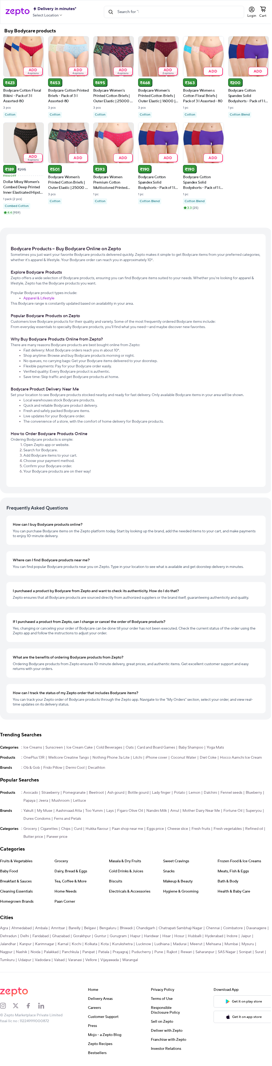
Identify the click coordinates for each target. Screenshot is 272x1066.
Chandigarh (145, 928)
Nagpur (6, 952)
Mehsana (213, 944)
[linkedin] (44, 1006)
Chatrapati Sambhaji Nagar (180, 928)
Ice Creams (32, 747)
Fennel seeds (231, 792)
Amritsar (58, 928)
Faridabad (40, 936)
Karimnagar (44, 944)
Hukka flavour (97, 828)
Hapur (135, 936)
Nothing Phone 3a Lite (111, 757)
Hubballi (194, 936)
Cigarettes (49, 828)
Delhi (24, 936)
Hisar (166, 936)
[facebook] (32, 1006)
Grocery (30, 828)
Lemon (194, 792)
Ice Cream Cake (79, 747)
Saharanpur (205, 952)
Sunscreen (54, 747)
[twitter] (19, 1006)
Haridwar (151, 936)
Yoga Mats (215, 747)
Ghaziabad (61, 936)
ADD (33, 71)
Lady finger (161, 792)
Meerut (196, 944)
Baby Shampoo (190, 747)
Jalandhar (8, 944)
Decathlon (96, 767)
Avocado (30, 792)
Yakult (28, 810)
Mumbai (231, 944)
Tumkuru (7, 960)
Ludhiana (161, 944)
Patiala (103, 952)
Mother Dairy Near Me (201, 810)
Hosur (179, 936)
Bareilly (74, 928)
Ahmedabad (21, 928)
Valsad (59, 960)
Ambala (41, 928)
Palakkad (51, 952)
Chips (65, 828)
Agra (4, 928)
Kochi (76, 944)
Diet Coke (208, 757)
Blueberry (254, 792)
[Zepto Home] (17, 12)
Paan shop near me (127, 828)
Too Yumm (94, 810)
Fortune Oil (232, 810)
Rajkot (172, 952)
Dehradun (8, 936)
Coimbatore (233, 928)
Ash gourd (115, 792)
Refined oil (254, 828)
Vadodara (42, 960)
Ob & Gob (31, 767)
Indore (232, 936)
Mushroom (61, 800)
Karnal (63, 944)
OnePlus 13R (34, 757)
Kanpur (25, 944)
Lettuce (79, 800)
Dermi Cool (75, 767)
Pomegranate (74, 792)
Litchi (137, 757)
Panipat (88, 952)
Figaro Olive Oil (130, 810)
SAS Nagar (227, 952)
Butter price (33, 836)
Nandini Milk (156, 810)
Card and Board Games (156, 747)
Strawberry (50, 792)
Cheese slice (177, 828)
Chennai (213, 928)
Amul (174, 810)
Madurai (179, 944)
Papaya (29, 800)
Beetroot (96, 792)
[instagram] (6, 1006)
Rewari (186, 952)
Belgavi (90, 928)
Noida (35, 952)
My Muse (44, 810)
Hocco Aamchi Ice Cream (241, 757)
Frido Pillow (52, 767)
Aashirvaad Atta (69, 810)
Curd (78, 828)
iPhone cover (156, 757)
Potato (179, 792)
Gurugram (118, 936)
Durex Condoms (36, 818)
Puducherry (141, 952)
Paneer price (56, 836)
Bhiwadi (126, 928)
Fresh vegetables (228, 828)
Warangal (130, 960)
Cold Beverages (109, 747)
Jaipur (246, 936)
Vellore (91, 960)
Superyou (254, 810)
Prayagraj (120, 952)
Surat (259, 952)
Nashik (21, 952)
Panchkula (70, 952)
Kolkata (91, 944)
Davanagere (256, 928)
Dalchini (210, 792)
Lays (110, 810)
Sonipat (245, 952)
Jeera (43, 800)
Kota (105, 944)
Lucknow (143, 944)
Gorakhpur (82, 936)
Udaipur (24, 960)
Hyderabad (214, 936)
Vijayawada (109, 960)
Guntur (100, 936)
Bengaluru (107, 928)
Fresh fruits (201, 828)
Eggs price (155, 828)
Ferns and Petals (67, 818)
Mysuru (247, 944)
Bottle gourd (138, 792)
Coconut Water (183, 757)
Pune (158, 952)
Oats (130, 747)
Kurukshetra (122, 944)
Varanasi (75, 960)
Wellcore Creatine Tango (68, 757)
